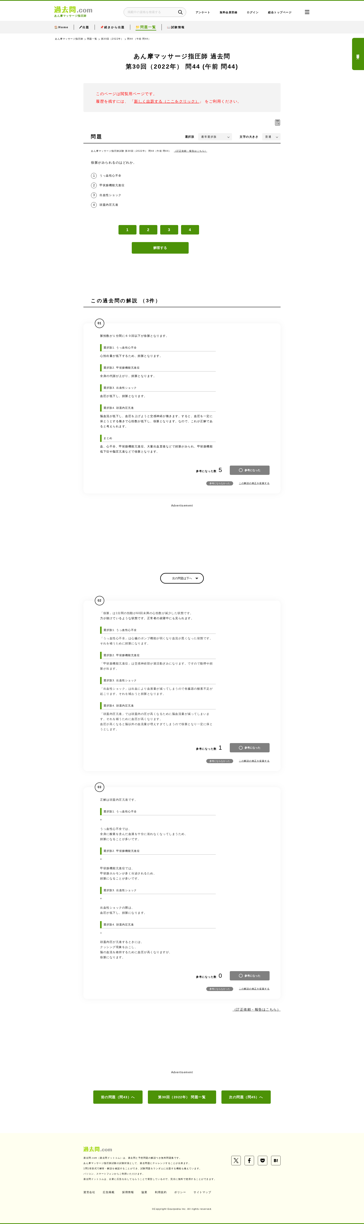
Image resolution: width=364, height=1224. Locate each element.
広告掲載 (109, 1192)
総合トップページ (280, 12)
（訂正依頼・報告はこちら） (190, 151)
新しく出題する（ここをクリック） (166, 101)
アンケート (203, 12)
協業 (144, 1192)
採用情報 (128, 1192)
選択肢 (190, 136)
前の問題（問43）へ (118, 1097)
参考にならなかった (219, 483)
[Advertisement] (182, 535)
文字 (249, 136)
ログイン (253, 12)
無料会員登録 (228, 12)
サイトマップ (202, 1192)
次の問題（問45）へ (246, 1097)
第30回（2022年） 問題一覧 (182, 1097)
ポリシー (180, 1192)
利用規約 (161, 1192)
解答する (160, 248)
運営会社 (89, 1192)
